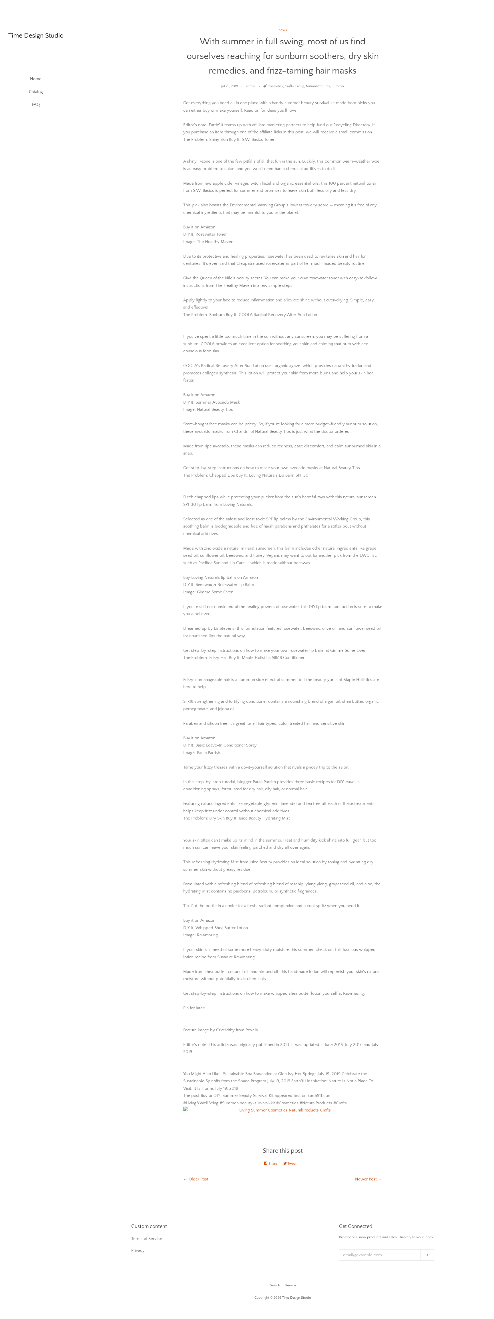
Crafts (289, 86)
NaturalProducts (318, 86)
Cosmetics (275, 86)
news (283, 30)
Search (275, 1285)
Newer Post (366, 1179)
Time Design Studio (296, 1298)
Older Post (198, 1179)
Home (35, 78)
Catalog (36, 91)
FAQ (36, 104)
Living (299, 86)
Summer (338, 86)
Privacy (290, 1285)
